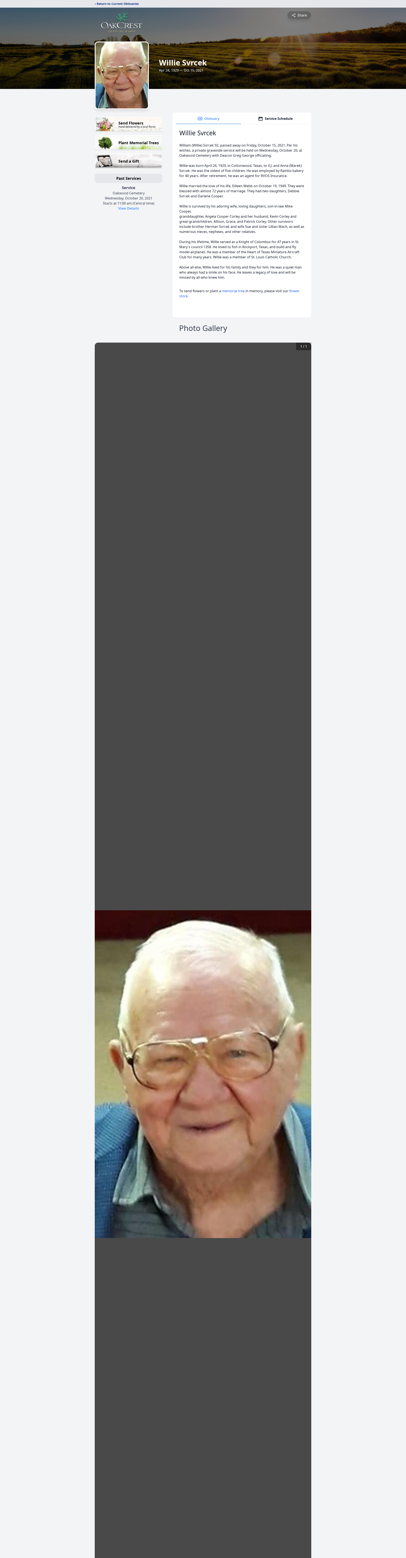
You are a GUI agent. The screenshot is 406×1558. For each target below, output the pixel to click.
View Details (128, 208)
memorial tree (233, 291)
